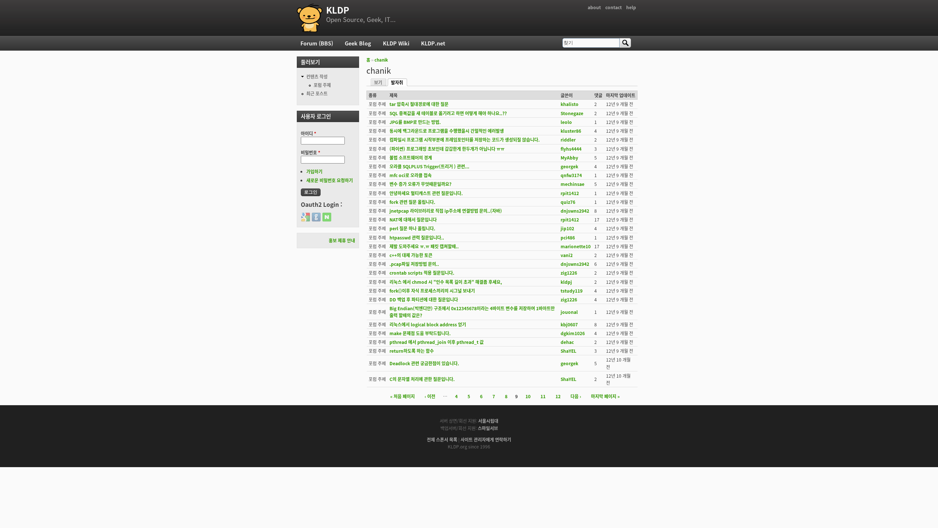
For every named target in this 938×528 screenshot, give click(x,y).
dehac (567, 342)
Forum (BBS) (316, 43)
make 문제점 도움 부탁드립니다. (420, 333)
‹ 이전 (430, 396)
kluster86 (571, 131)
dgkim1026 (573, 333)
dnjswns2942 (575, 211)
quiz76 (568, 202)
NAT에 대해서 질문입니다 (413, 219)
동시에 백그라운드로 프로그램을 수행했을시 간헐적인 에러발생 (446, 131)
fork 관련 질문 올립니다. (412, 202)
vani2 (567, 255)
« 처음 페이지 (402, 396)
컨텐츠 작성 (317, 76)
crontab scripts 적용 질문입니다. (421, 273)
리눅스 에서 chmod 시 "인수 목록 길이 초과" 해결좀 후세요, (445, 282)
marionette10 (576, 246)
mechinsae (572, 184)
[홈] (309, 18)
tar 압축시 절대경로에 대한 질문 (418, 104)
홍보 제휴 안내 (342, 240)
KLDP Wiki (396, 43)
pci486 (568, 237)
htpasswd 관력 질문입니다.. (416, 237)
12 (558, 396)
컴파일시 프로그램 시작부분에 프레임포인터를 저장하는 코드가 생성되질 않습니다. (464, 139)
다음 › (575, 396)
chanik (381, 60)
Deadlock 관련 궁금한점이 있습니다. (424, 363)
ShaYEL (568, 351)
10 (528, 396)
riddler (568, 139)
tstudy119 (572, 290)
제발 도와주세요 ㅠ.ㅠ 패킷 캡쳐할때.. (424, 246)
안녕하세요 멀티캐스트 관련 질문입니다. (426, 193)
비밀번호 (310, 152)
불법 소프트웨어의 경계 (410, 157)
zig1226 (569, 273)
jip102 (567, 228)
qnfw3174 (571, 175)
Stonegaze (572, 113)
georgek (569, 166)
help (631, 7)
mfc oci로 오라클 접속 (410, 175)
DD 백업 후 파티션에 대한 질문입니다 (423, 299)
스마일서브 (488, 428)
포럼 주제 (322, 85)
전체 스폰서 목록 (442, 439)
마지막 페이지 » (605, 396)
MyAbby (569, 157)
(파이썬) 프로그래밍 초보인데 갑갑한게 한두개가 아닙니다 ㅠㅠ (447, 149)
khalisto (570, 104)
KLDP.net (433, 43)
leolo (566, 122)
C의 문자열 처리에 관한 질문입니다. (422, 379)
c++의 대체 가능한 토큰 (410, 255)
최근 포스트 (317, 93)
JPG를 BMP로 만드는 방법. (415, 122)
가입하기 (314, 171)
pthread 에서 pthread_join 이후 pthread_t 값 (436, 342)
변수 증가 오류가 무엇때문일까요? (420, 184)
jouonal (569, 312)
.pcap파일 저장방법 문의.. (414, 264)
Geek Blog (358, 43)
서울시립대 (488, 421)
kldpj (566, 282)
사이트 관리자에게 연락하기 (486, 439)
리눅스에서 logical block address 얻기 (427, 324)
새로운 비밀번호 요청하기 (329, 180)
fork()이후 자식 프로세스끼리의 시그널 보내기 (432, 290)
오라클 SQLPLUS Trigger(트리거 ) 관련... (429, 166)
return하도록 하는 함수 (411, 351)
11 (543, 396)
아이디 (308, 133)
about (594, 7)
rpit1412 (570, 193)
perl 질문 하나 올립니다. (412, 228)
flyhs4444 (571, 149)
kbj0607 (569, 324)
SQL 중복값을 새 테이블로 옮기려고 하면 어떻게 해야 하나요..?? (448, 113)
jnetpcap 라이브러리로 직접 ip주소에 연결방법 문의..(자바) (445, 211)
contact (613, 7)
